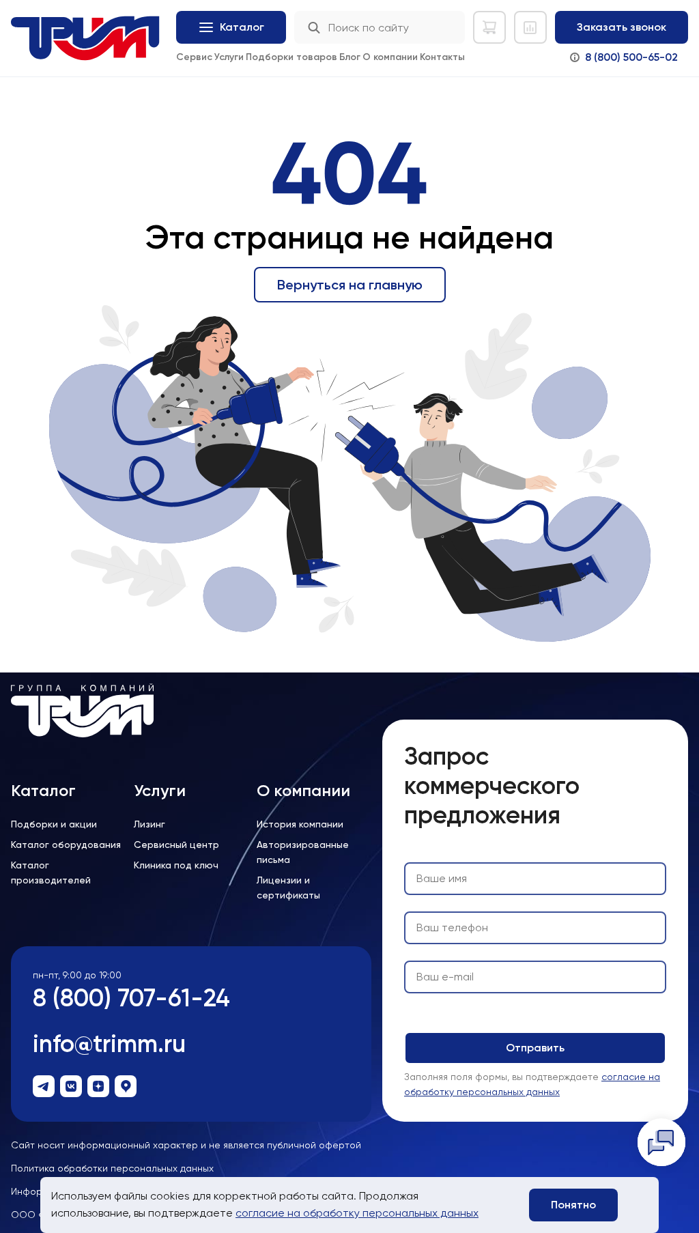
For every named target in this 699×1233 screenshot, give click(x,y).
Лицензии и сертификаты (288, 888)
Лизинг (149, 824)
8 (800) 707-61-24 (131, 997)
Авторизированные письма (303, 852)
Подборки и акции (54, 824)
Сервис (194, 57)
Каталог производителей (51, 872)
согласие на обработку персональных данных (357, 1212)
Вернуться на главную (350, 285)
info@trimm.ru (109, 1043)
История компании (300, 824)
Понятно (573, 1204)
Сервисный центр (176, 844)
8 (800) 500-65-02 (631, 57)
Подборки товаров (291, 57)
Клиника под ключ (176, 865)
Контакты (442, 57)
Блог (349, 57)
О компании (390, 57)
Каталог (43, 790)
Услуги (229, 57)
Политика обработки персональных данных (112, 1168)
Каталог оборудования (66, 844)
